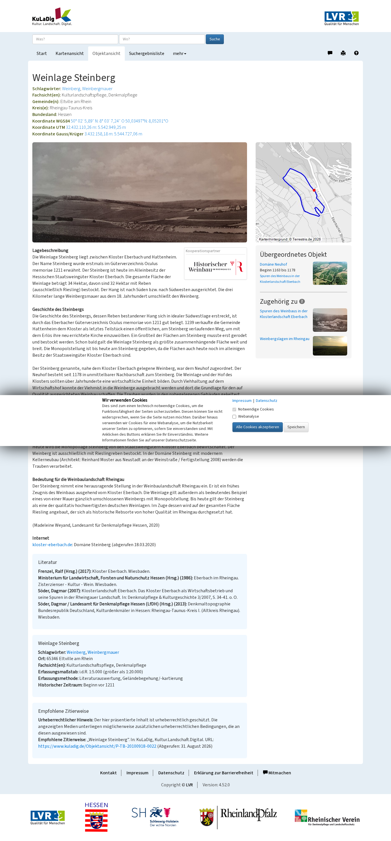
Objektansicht (106, 53)
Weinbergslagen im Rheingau (284, 339)
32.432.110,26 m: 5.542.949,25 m (96, 127)
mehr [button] (178, 53)
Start (42, 53)
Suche (215, 39)
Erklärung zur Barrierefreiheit (223, 773)
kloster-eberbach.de (52, 545)
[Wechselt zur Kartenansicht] (307, 192)
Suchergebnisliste (146, 53)
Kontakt (108, 773)
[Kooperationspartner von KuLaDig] (216, 267)
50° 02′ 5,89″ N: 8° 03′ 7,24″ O (98, 121)
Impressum (138, 773)
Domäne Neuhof (273, 264)
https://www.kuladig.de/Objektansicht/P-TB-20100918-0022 (97, 746)
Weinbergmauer (97, 89)
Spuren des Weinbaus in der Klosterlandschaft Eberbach (284, 314)
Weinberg (71, 89)
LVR (189, 785)
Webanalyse (248, 416)
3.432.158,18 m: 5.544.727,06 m (113, 134)
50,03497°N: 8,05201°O (146, 121)
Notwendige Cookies (256, 409)
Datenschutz (171, 773)
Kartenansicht (70, 53)
